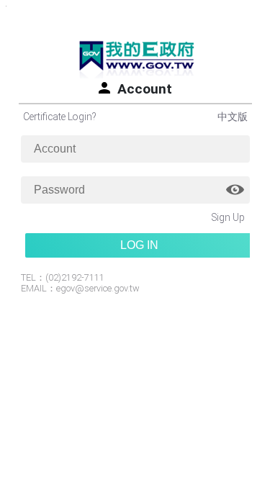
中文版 (232, 116)
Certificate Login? (59, 116)
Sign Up (228, 217)
